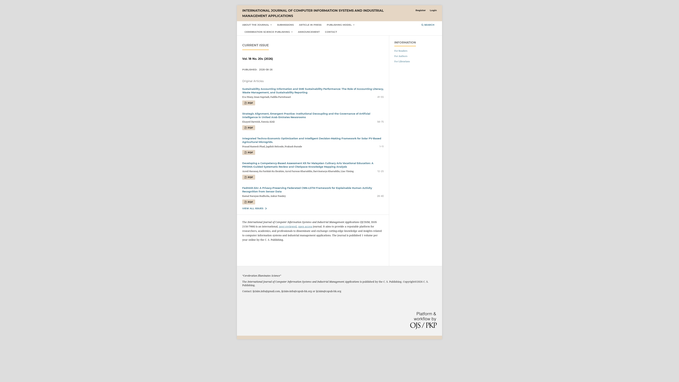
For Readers (400, 50)
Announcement (309, 31)
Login (433, 10)
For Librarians (402, 61)
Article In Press (310, 24)
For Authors (400, 56)
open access (305, 226)
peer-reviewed (288, 226)
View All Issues (252, 208)
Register (421, 10)
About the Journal (256, 24)
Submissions (285, 24)
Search (428, 24)
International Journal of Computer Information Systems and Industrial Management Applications (313, 13)
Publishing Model (339, 24)
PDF (250, 103)
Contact (331, 31)
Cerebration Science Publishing (268, 31)
